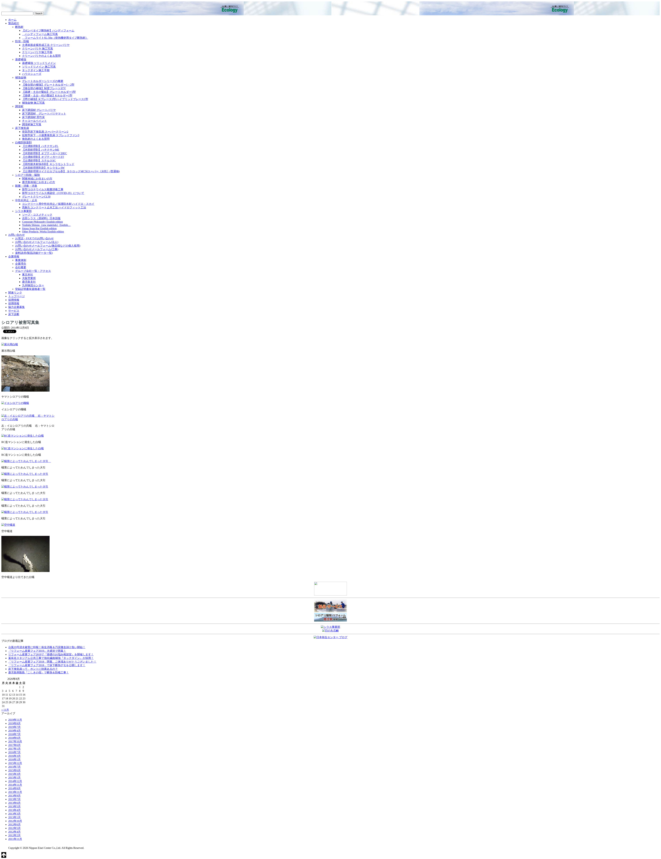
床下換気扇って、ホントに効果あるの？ (33, 668)
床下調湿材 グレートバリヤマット (44, 113)
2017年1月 (14, 748)
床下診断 (13, 314)
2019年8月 (14, 723)
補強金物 (20, 77)
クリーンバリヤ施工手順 (37, 52)
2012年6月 (14, 824)
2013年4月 (14, 810)
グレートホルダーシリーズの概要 (42, 81)
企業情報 (13, 256)
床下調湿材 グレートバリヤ (39, 110)
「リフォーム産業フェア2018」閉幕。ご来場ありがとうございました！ (52, 661)
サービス (13, 310)
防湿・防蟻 (22, 41)
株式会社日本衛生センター (27, 6)
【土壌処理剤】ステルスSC (39, 160)
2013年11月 (15, 792)
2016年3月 (14, 755)
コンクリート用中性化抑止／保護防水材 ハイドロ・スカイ (58, 203)
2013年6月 (14, 802)
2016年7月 (14, 752)
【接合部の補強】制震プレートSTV (44, 88)
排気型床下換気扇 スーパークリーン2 (45, 131)
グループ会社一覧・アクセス (33, 270)
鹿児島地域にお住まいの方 (38, 182)
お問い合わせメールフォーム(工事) (36, 249)
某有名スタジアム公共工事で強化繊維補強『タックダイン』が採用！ (51, 658)
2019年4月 (14, 730)
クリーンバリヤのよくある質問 (41, 55)
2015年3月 (14, 773)
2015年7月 (14, 766)
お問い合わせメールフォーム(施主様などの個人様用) (47, 245)
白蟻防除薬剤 (23, 142)
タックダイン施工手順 (36, 70)
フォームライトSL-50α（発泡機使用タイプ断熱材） (55, 37)
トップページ (16, 296)
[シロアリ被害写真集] (9, 344)
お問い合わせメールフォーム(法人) (36, 242)
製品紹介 (13, 23)
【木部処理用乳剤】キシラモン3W (43, 167)
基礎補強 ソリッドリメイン (39, 63)
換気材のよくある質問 (36, 138)
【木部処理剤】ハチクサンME (40, 149)
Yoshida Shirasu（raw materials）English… (46, 225)
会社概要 (20, 267)
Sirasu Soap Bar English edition (39, 228)
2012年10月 (15, 820)
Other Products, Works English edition (43, 231)
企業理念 (20, 263)
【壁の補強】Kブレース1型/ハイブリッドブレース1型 (55, 99)
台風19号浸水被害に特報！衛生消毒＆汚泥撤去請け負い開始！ (46, 647)
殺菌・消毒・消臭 (26, 185)
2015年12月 (15, 763)
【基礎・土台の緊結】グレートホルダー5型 (49, 91)
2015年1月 (14, 777)
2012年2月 (14, 835)
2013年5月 (14, 806)
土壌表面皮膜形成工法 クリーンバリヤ (46, 45)
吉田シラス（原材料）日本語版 (41, 218)
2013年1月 (14, 817)
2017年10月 (15, 741)
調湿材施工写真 (31, 124)
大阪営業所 (29, 278)
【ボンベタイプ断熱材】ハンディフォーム (48, 30)
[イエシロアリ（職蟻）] (15, 403)
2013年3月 (14, 813)
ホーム (12, 19)
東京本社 (27, 274)
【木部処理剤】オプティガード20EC (44, 153)
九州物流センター (33, 285)
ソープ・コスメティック (37, 214)
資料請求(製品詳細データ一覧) (34, 252)
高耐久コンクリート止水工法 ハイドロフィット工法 (54, 207)
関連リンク (15, 292)
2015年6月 (14, 770)
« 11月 (5, 709)
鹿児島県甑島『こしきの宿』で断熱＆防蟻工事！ (38, 672)
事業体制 (20, 260)
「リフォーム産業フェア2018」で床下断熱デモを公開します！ (46, 665)
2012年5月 (14, 828)
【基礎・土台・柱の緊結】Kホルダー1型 (47, 95)
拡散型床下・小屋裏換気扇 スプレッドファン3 (50, 135)
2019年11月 (15, 719)
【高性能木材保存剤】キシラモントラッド (48, 164)
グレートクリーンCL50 (36, 196)
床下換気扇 (22, 128)
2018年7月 (14, 734)
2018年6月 (14, 737)
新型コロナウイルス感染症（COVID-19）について (53, 193)
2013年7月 (14, 799)
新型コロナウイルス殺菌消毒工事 (42, 189)
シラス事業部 (23, 211)
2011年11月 (15, 839)
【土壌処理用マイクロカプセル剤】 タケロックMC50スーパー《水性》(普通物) (71, 171)
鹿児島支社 (29, 281)
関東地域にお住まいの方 (37, 178)
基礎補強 (20, 59)
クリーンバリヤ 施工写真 (37, 48)
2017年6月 (14, 745)
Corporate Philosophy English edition (42, 221)
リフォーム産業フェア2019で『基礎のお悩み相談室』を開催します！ (51, 654)
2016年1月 (14, 759)
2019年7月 (14, 727)
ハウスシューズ (31, 73)
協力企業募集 (16, 307)
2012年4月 (14, 831)
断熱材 (19, 26)
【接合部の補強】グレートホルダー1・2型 (48, 84)
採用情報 (13, 299)
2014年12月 (15, 781)
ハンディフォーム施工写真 (40, 34)
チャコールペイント (34, 120)
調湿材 (19, 106)
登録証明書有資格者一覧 (30, 289)
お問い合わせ (16, 234)
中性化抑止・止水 (26, 200)
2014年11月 (15, 784)
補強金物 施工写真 (33, 102)
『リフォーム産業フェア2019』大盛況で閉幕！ (37, 650)
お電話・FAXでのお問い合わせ (34, 238)
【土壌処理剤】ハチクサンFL (40, 146)
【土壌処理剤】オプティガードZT (43, 156)
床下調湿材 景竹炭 (33, 117)
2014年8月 (14, 788)
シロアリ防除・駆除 (27, 175)
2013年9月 (14, 795)
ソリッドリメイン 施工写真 (39, 66)
